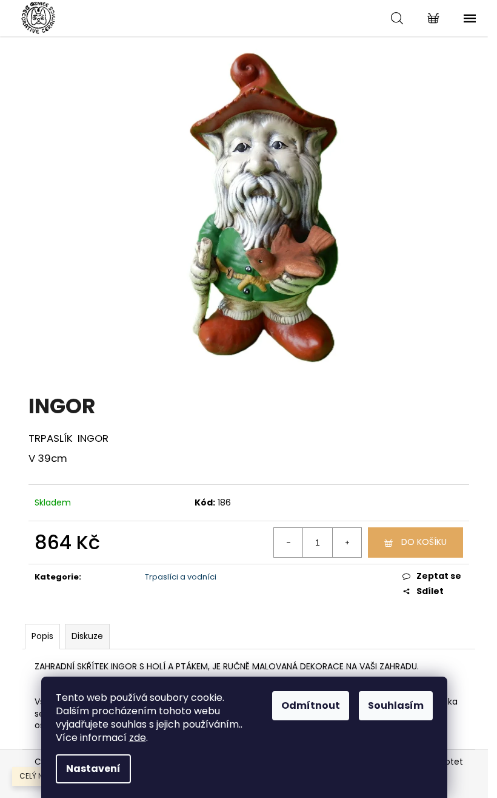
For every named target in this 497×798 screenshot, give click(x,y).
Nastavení (93, 769)
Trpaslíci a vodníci (180, 577)
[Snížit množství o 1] (288, 542)
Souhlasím (396, 705)
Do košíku (424, 542)
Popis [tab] (42, 636)
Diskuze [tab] (87, 636)
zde (137, 738)
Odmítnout (310, 705)
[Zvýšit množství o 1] (346, 542)
